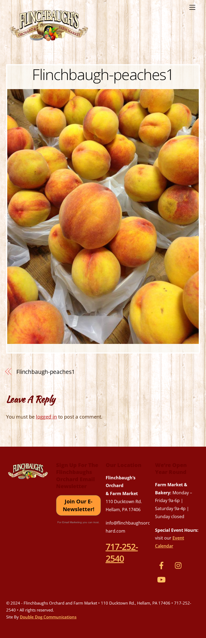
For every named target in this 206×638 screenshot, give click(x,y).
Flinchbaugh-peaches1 (103, 74)
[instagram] (179, 565)
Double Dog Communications (48, 617)
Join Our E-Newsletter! (78, 505)
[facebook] (162, 565)
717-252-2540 (122, 552)
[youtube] (162, 579)
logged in (46, 416)
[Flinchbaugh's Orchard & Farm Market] (49, 43)
